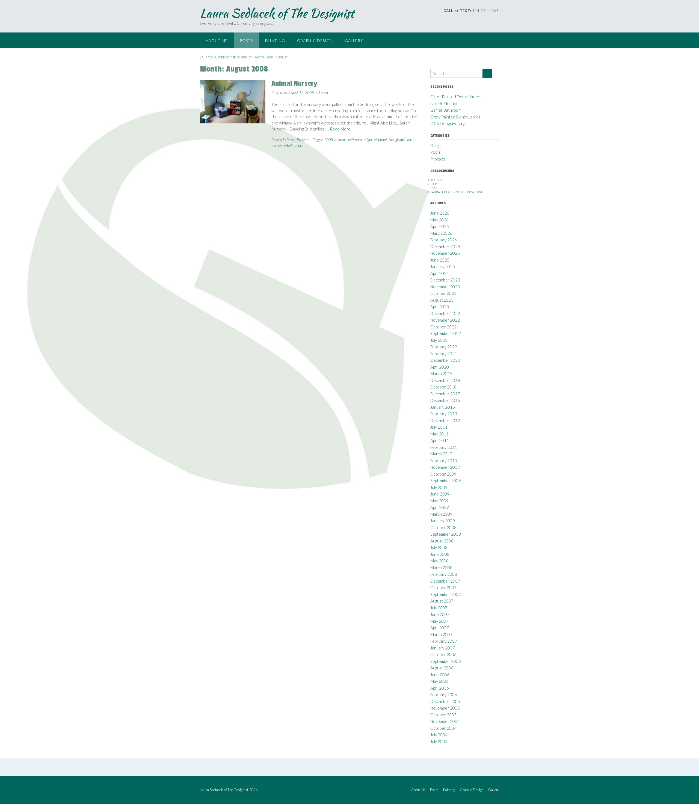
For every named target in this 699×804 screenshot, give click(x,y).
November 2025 (445, 253)
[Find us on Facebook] (466, 19)
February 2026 (443, 239)
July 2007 (439, 607)
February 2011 (443, 447)
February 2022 (443, 346)
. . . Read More (338, 128)
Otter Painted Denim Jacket (455, 96)
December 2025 (445, 246)
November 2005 (445, 707)
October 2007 (443, 587)
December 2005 (445, 701)
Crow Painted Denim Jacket (455, 116)
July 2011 (439, 427)
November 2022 (445, 320)
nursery (277, 145)
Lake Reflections (445, 103)
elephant (380, 139)
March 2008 (441, 567)
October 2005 (443, 714)
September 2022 (445, 333)
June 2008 (439, 554)
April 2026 (439, 226)
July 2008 (439, 547)
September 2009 (445, 480)
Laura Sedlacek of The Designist (277, 13)
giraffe (400, 139)
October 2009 (443, 473)
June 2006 (439, 674)
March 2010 (441, 453)
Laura (323, 92)
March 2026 (441, 233)
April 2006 (439, 688)
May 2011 (439, 433)
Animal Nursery (294, 83)
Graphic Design (315, 40)
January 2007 (442, 647)
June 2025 (439, 259)
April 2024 (439, 273)
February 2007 (443, 641)
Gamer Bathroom (445, 110)
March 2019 (441, 373)
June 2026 (439, 212)
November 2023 (445, 286)
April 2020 (439, 366)
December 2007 (445, 580)
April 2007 (439, 627)
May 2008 (439, 560)
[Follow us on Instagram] (474, 19)
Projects (303, 139)
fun (391, 139)
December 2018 (445, 380)
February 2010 (443, 460)
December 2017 (445, 393)
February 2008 (443, 574)
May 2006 (439, 681)
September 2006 (445, 661)
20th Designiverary (447, 123)
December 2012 (445, 420)
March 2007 (441, 634)
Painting (275, 40)
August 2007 (442, 600)
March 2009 (441, 514)
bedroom (355, 139)
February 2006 (443, 694)
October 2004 (443, 728)
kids (410, 139)
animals (340, 139)
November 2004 (445, 721)
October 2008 (443, 527)
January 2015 (442, 407)
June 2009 (439, 493)
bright (367, 139)
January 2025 (442, 266)
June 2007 (439, 614)
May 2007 (439, 621)
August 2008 (442, 540)
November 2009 (445, 467)
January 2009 (442, 520)
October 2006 (443, 654)
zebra (299, 145)
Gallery (354, 40)
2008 (328, 139)
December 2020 (445, 360)
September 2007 (445, 594)
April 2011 (439, 440)
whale (288, 145)
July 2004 (439, 734)
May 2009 (439, 500)
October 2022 (443, 326)
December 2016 (445, 400)
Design (436, 145)
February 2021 (443, 353)
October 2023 (443, 293)
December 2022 (445, 313)
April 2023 (439, 306)
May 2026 (439, 219)
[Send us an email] (459, 19)
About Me (217, 40)
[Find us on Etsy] (489, 19)
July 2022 (439, 340)
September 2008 (445, 534)
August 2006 (442, 667)
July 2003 (439, 741)
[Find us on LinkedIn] (482, 19)
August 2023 (442, 300)
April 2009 (439, 507)
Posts (246, 40)
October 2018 (443, 386)
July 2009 (439, 487)
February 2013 (443, 413)
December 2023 (445, 279)
